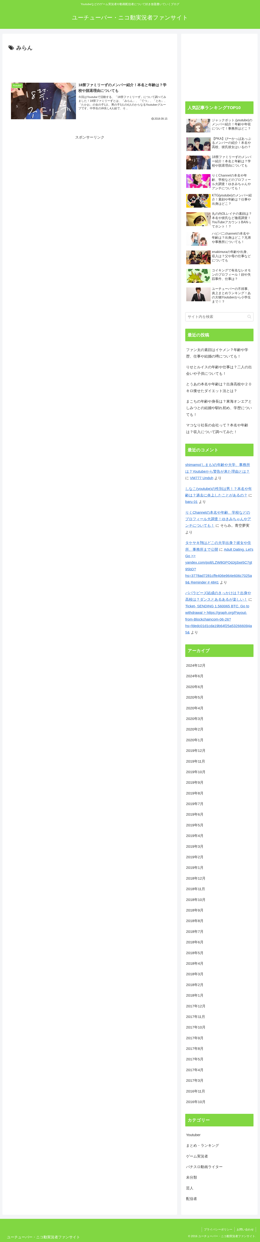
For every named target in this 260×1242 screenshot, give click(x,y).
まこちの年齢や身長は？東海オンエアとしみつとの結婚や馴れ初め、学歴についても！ (219, 408)
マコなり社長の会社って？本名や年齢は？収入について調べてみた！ (217, 428)
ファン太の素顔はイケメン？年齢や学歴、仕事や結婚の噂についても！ (217, 353)
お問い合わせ (245, 1229)
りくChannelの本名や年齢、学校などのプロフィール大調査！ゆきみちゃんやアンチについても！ (218, 519)
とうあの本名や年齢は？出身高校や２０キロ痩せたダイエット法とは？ (219, 387)
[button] (249, 316)
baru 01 (191, 502)
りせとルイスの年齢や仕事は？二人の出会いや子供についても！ (219, 370)
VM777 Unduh (201, 478)
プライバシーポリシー (218, 1229)
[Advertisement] (90, 64)
